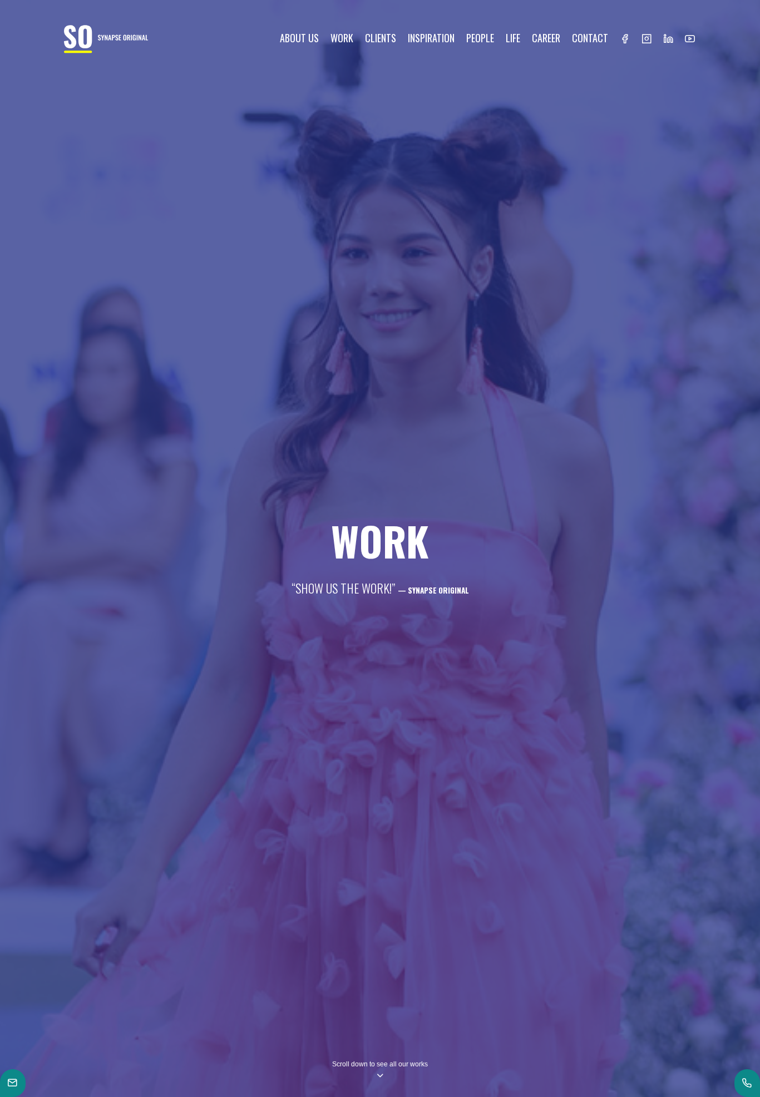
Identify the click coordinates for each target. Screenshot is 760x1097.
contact (590, 38)
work (341, 38)
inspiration (431, 38)
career (546, 38)
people (480, 38)
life (513, 38)
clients (380, 38)
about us (299, 38)
